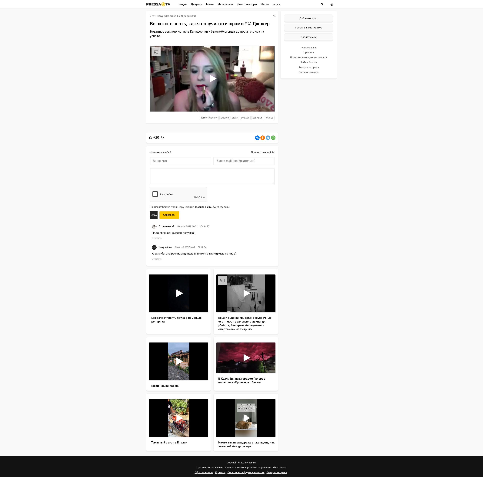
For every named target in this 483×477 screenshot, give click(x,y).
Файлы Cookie (309, 62)
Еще (276, 4)
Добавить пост (308, 18)
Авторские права (308, 67)
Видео (183, 4)
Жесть (265, 4)
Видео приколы (187, 16)
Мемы (210, 4)
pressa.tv (171, 16)
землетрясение (209, 117)
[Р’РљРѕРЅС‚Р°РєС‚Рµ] (257, 137)
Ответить (157, 238)
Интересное (225, 4)
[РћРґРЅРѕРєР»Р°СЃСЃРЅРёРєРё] (262, 137)
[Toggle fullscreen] (267, 105)
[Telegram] (268, 137)
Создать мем (309, 36)
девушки (257, 117)
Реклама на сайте (309, 72)
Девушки (196, 4)
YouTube (245, 117)
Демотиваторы (247, 4)
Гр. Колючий (166, 226)
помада (269, 117)
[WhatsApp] (273, 137)
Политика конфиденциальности (308, 57)
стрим (235, 117)
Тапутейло (165, 247)
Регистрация (308, 47)
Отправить (169, 214)
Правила (309, 52)
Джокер (225, 117)
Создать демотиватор (308, 27)
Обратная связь (204, 472)
